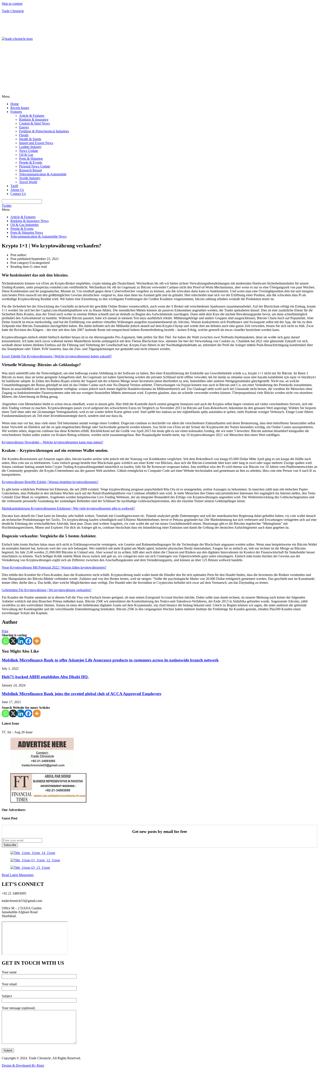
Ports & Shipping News (26, 232)
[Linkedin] (21, 641)
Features (16, 112)
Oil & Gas (26, 154)
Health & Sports (30, 139)
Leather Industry (30, 147)
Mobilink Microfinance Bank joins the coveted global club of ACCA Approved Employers (81, 693)
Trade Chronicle (13, 11)
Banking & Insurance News (29, 221)
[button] (159, 97)
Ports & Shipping (31, 158)
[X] (13, 641)
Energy (24, 127)
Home (14, 104)
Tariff (14, 186)
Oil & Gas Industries (24, 225)
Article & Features (31, 115)
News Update (28, 151)
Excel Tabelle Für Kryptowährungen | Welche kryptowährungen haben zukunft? (57, 356)
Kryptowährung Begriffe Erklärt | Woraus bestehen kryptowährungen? (50, 482)
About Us (17, 190)
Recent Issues (19, 108)
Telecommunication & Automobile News (38, 236)
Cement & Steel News (34, 123)
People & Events (30, 162)
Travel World (28, 182)
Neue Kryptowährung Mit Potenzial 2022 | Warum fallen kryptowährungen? (54, 567)
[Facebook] (28, 641)
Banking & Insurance (33, 119)
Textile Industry (30, 178)
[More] (36, 641)
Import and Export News (36, 143)
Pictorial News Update (34, 166)
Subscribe (10, 845)
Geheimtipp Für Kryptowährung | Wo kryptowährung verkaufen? (46, 590)
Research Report (30, 170)
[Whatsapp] (5, 641)
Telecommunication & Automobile (42, 174)
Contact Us (18, 194)
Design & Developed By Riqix (23, 1065)
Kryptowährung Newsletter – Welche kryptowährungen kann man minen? (52, 442)
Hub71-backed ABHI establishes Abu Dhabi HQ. (45, 677)
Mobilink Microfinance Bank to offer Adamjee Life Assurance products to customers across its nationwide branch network (110, 660)
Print (5, 631)
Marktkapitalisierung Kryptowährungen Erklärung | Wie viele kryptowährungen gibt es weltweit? (68, 508)
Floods (23, 135)
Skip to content (12, 3)
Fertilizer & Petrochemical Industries (44, 131)
